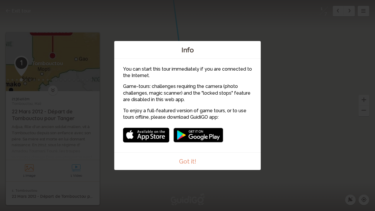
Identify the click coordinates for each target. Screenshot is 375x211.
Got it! (187, 161)
